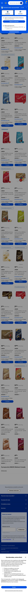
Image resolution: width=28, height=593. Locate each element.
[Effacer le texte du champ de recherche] (19, 3)
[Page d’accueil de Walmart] (6, 3)
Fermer (14, 587)
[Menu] (2, 3)
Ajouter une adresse (14, 21)
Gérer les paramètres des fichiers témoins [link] (13, 590)
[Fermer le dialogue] (25, 557)
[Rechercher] (21, 3)
